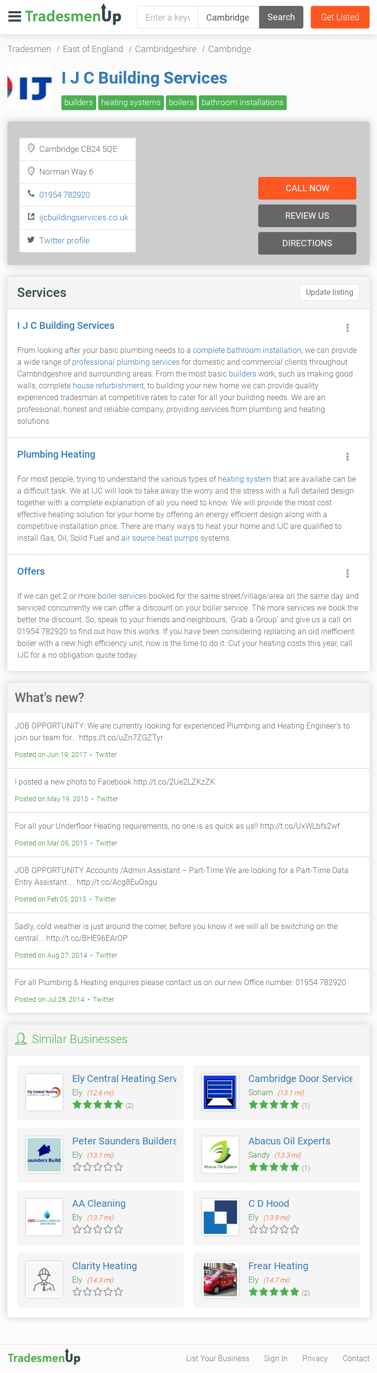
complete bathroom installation (247, 350)
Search (281, 17)
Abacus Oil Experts (289, 1141)
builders (78, 102)
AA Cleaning (99, 1203)
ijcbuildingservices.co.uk (83, 217)
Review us (307, 215)
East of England (93, 49)
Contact (356, 1358)
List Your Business (217, 1358)
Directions (307, 243)
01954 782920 (64, 195)
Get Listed (340, 17)
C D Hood (268, 1203)
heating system (244, 479)
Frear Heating (278, 1266)
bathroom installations (243, 102)
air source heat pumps (159, 538)
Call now (307, 188)
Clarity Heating (104, 1266)
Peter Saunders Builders (125, 1141)
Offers (31, 571)
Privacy (315, 1358)
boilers (181, 102)
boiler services (122, 596)
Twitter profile (64, 240)
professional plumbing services (126, 362)
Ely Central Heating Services (133, 1078)
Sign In (276, 1358)
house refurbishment (108, 385)
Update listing (329, 292)
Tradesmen (29, 49)
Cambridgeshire (165, 49)
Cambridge (229, 49)
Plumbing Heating (56, 454)
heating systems (131, 102)
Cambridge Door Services (303, 1078)
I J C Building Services (144, 78)
